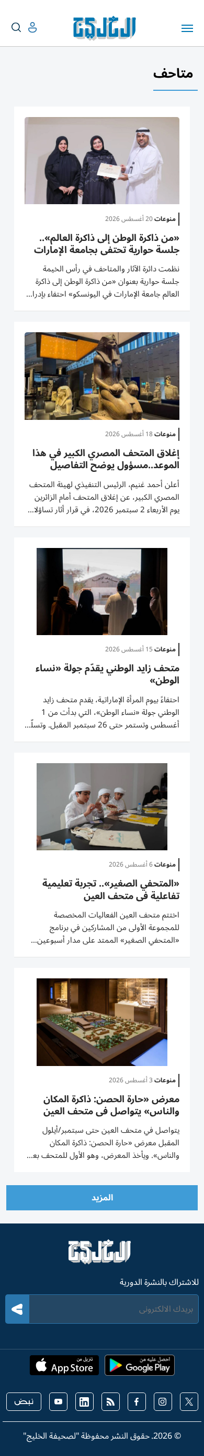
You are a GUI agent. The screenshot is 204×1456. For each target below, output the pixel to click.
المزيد (102, 1198)
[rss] (110, 1401)
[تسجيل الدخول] (24, 27)
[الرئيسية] (102, 1256)
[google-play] (140, 1368)
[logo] (107, 28)
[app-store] (64, 1368)
